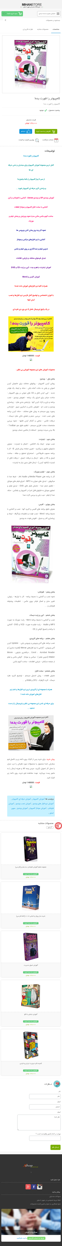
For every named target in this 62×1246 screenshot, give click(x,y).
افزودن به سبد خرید (43, 131)
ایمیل (59, 1101)
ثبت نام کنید (21, 1238)
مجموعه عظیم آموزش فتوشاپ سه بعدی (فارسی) (30, 867)
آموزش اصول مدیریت (31, 965)
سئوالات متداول (55, 1196)
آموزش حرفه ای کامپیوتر (21, 799)
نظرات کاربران (28, 29)
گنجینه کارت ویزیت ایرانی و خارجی (31, 1063)
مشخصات (56, 29)
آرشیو (50, 827)
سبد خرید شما (12, 14)
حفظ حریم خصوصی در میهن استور (49, 1200)
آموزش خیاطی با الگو (30, 1014)
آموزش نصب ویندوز (23, 803)
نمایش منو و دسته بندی (47, 14)
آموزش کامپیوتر (38, 799)
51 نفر (23, 131)
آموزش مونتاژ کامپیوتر (37, 808)
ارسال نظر (55, 1147)
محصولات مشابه (42, 29)
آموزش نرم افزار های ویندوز (43, 803)
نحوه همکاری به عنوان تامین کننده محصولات (45, 1204)
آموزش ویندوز (22, 808)
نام (60, 1091)
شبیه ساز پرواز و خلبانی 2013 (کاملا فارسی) (30, 916)
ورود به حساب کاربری (36, 1238)
